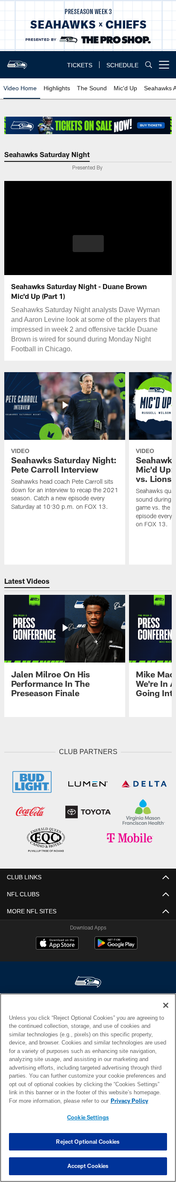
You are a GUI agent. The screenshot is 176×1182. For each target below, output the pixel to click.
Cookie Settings (88, 1117)
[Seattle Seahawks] (88, 981)
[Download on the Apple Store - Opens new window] (57, 942)
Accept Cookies (88, 1165)
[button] (88, 248)
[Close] (165, 1005)
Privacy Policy (56, 1100)
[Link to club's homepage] (17, 61)
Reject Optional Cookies (88, 1141)
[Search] (148, 65)
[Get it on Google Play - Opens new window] (116, 945)
